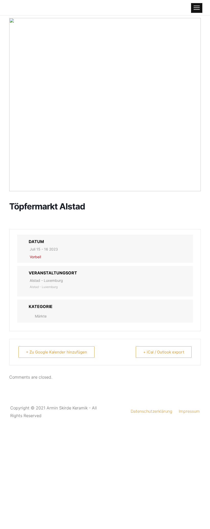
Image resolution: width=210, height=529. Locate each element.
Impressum (189, 411)
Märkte (41, 316)
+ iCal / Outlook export (163, 352)
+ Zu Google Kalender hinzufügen (56, 352)
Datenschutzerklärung (151, 411)
